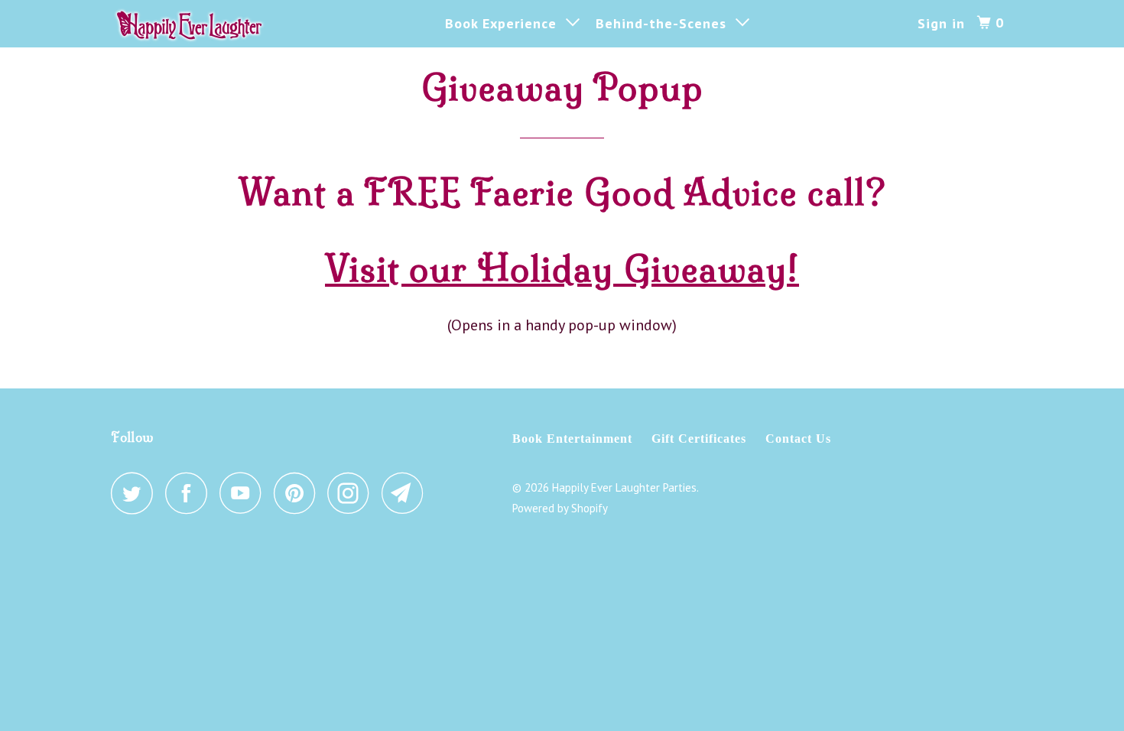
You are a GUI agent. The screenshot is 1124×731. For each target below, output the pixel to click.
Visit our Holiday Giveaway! (562, 269)
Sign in (941, 23)
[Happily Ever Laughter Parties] (189, 24)
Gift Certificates (698, 438)
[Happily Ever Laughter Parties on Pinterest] (298, 493)
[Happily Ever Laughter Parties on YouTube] (244, 493)
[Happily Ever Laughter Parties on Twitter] (136, 493)
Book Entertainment (572, 438)
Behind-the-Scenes (666, 23)
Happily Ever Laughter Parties (624, 487)
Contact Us (798, 438)
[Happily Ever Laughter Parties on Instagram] (352, 493)
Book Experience (505, 23)
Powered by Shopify (560, 508)
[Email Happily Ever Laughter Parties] (407, 493)
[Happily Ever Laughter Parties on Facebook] (190, 493)
